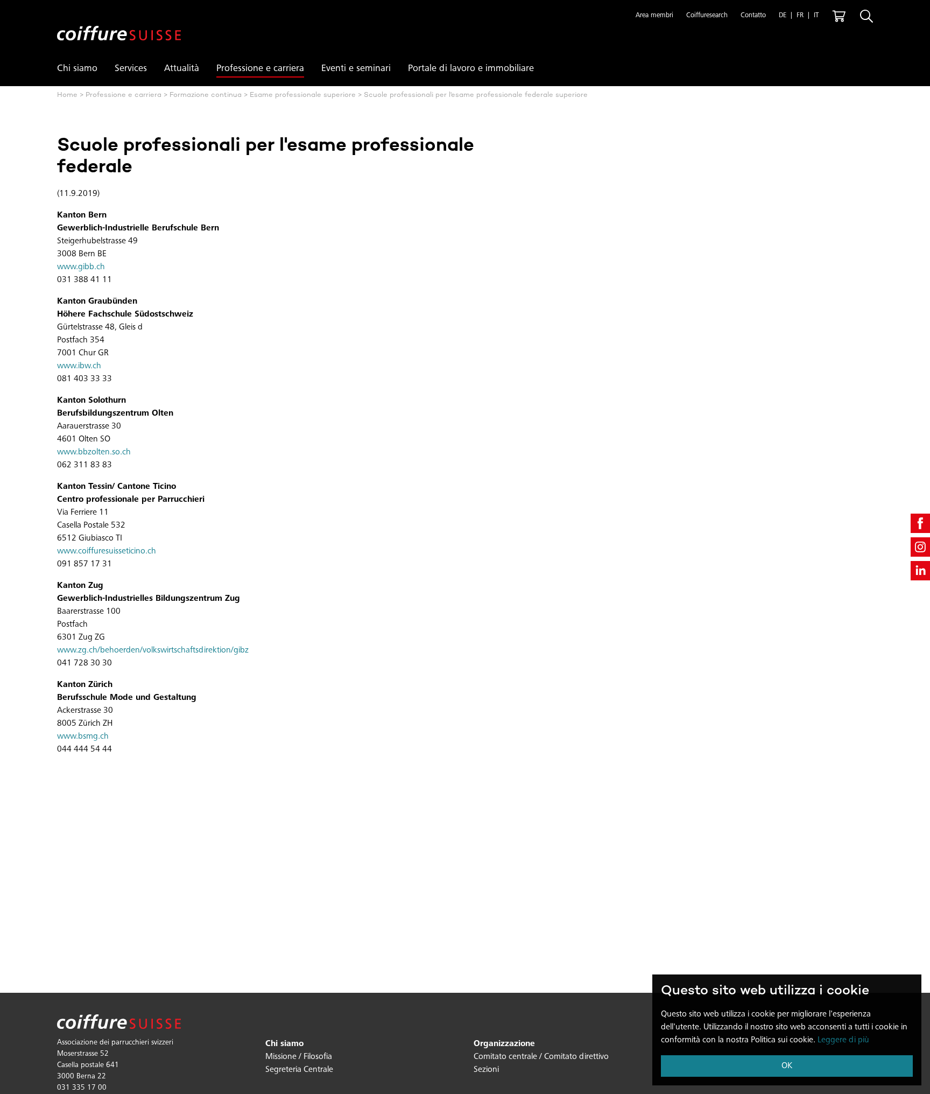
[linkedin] (920, 570)
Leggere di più (843, 1040)
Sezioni (486, 1069)
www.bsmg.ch (83, 736)
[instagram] (920, 547)
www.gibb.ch (81, 267)
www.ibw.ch (79, 366)
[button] (654, 16)
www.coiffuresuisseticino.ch (106, 551)
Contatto (753, 15)
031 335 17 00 (82, 1088)
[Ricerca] (866, 16)
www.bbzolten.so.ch (94, 452)
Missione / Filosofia (298, 1057)
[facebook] (920, 523)
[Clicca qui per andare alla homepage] (119, 24)
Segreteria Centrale (299, 1069)
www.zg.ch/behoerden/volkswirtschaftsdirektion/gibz (153, 650)
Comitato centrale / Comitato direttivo (541, 1057)
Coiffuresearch (707, 15)
